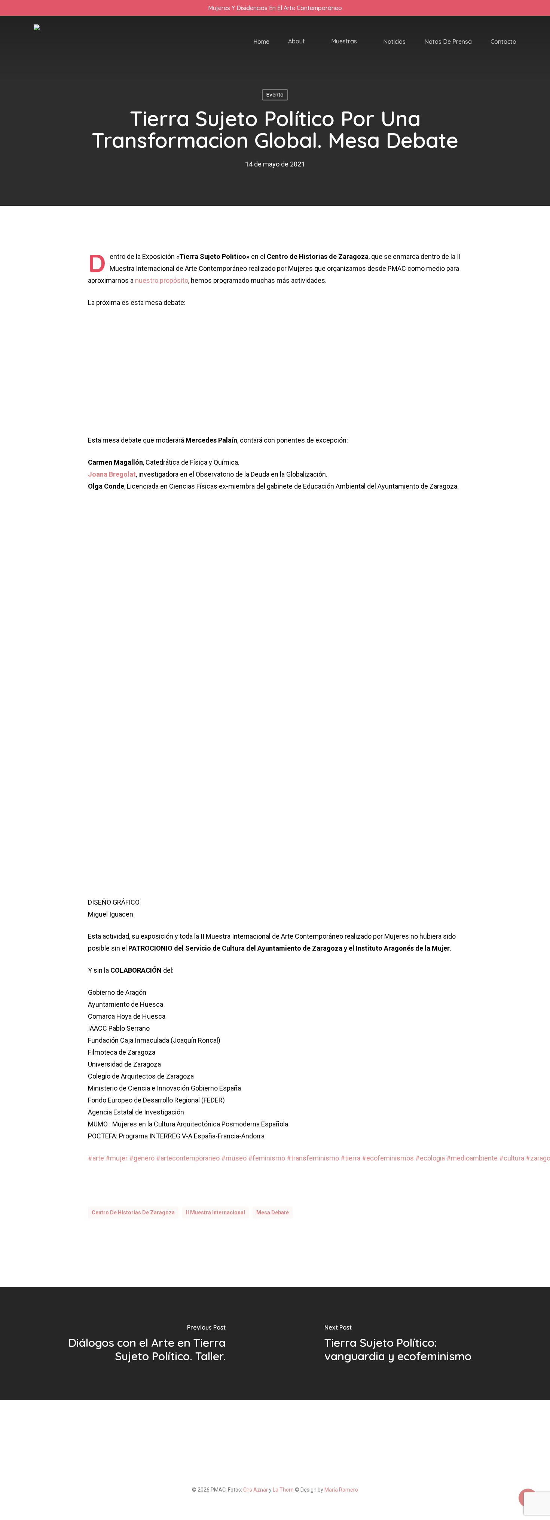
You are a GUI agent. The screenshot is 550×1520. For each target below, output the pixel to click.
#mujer (117, 1158)
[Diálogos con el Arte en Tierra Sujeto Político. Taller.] (137, 1343)
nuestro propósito (161, 280)
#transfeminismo (313, 1158)
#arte (96, 1158)
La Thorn (283, 1490)
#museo (234, 1158)
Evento (275, 94)
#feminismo (266, 1158)
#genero (142, 1158)
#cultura (511, 1158)
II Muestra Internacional (215, 1212)
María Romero (341, 1490)
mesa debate (272, 1212)
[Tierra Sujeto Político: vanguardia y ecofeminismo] (412, 1343)
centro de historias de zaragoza (133, 1212)
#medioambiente (472, 1158)
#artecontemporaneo (188, 1158)
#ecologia (430, 1158)
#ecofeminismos (388, 1158)
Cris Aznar (255, 1490)
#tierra (350, 1158)
